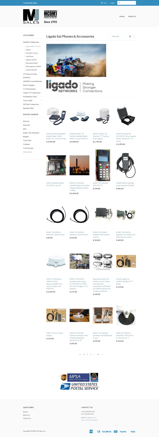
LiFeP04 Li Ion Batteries (32, 81)
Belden (26, 136)
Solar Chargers (29, 85)
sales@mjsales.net (90, 417)
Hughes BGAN (31, 60)
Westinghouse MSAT (33, 66)
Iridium (28, 50)
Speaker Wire (28, 108)
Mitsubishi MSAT (32, 63)
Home (121, 16)
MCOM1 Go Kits (32, 53)
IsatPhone (29, 56)
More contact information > (89, 420)
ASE (24, 129)
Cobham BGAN (31, 70)
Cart (105, 3)
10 (98, 354)
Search (25, 412)
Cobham (26, 144)
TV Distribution (29, 89)
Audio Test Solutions (31, 133)
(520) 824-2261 (90, 411)
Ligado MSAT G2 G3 (33, 46)
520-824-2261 (31, 3)
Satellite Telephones (31, 42)
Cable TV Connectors (31, 93)
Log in (112, 3)
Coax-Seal (27, 140)
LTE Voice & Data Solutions (30, 75)
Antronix (26, 125)
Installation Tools (30, 96)
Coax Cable (27, 100)
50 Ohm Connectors (31, 104)
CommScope (28, 148)
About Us (132, 16)
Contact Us (27, 418)
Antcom (26, 121)
